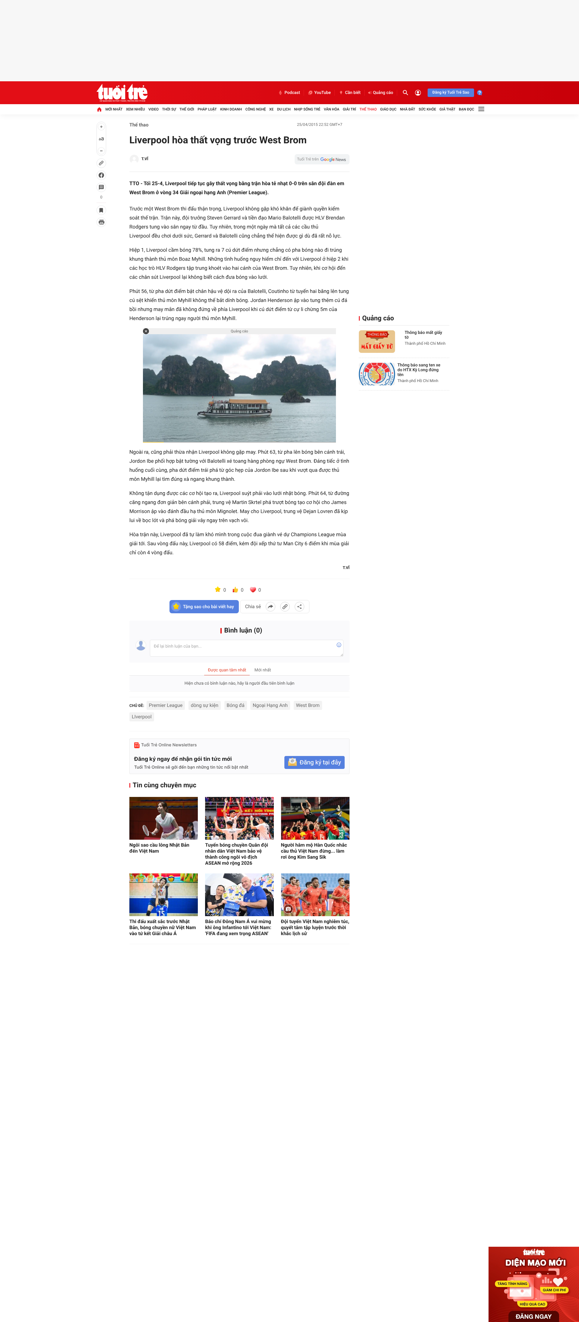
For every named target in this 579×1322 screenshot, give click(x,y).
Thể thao (368, 109)
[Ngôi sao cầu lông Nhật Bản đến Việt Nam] (163, 818)
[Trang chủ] (99, 109)
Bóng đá (236, 705)
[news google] (322, 159)
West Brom (308, 705)
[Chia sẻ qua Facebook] (270, 606)
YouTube (322, 92)
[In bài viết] (101, 222)
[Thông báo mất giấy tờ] (377, 341)
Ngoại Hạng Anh (270, 705)
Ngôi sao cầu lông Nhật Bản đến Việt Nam (159, 848)
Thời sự (169, 109)
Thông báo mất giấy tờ (423, 335)
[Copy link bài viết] (285, 606)
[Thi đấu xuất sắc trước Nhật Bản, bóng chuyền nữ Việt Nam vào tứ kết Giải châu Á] (163, 894)
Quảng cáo (383, 92)
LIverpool (142, 717)
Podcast (292, 92)
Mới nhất (113, 109)
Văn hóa (332, 109)
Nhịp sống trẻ (307, 109)
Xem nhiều (135, 109)
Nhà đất (407, 109)
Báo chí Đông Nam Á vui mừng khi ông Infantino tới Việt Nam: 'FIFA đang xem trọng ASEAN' (238, 927)
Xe (271, 109)
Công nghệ (255, 109)
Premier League (166, 705)
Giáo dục (388, 109)
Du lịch (284, 109)
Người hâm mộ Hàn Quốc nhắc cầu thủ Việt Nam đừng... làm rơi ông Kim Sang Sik (314, 851)
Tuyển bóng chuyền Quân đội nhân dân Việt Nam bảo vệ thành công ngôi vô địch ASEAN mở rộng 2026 (236, 854)
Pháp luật (207, 109)
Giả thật (447, 109)
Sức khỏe (427, 109)
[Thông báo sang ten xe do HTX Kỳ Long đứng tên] (377, 374)
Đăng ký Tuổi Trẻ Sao (450, 92)
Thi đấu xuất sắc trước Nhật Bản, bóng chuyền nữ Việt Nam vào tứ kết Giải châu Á (162, 927)
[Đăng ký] (314, 762)
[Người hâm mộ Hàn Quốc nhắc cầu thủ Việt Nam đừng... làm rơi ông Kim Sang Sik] (315, 818)
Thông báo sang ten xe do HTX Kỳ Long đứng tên (418, 370)
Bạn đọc (466, 109)
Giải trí (349, 109)
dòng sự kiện (204, 705)
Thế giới (186, 109)
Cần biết (353, 92)
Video (153, 109)
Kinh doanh (231, 109)
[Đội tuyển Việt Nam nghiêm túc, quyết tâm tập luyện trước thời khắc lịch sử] (315, 894)
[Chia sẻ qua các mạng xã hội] (299, 606)
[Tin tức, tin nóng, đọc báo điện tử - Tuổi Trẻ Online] (121, 93)
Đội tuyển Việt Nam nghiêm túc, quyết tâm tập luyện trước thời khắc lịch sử (315, 927)
